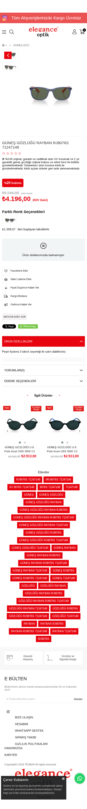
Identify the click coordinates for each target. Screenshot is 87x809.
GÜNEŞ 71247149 (63, 578)
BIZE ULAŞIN (24, 717)
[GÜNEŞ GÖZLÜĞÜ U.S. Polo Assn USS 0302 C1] (22, 424)
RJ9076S (43, 638)
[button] (19, 442)
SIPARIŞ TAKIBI (25, 737)
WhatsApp (29, 326)
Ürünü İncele (27, 436)
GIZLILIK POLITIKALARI (31, 744)
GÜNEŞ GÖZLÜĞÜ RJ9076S (43, 532)
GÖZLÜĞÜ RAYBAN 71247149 (28, 608)
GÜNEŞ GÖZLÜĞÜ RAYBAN (43, 502)
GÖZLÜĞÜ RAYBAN (53, 585)
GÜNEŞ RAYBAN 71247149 (30, 570)
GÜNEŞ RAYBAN (64, 547)
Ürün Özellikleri (18, 341)
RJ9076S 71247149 (28, 479)
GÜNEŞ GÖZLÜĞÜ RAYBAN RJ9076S (44, 509)
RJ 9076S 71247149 (22, 487)
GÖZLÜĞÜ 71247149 (65, 616)
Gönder (78, 699)
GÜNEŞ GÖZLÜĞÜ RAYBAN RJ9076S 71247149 (43, 517)
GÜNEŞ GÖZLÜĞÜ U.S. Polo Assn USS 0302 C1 (19, 449)
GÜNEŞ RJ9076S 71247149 (29, 578)
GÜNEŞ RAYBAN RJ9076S (43, 555)
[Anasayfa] (6, 45)
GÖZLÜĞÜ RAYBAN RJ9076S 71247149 (44, 600)
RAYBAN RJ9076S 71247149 (29, 631)
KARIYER (10, 755)
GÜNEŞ (29, 494)
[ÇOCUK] (10, 45)
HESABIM (21, 724)
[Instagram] (8, 711)
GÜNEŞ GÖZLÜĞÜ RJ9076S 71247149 (43, 540)
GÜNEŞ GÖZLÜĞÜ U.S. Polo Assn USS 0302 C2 (62, 449)
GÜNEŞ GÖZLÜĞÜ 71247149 (30, 547)
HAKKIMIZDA (13, 748)
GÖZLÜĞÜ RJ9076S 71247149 (28, 616)
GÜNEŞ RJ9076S (63, 570)
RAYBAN (29, 623)
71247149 (71, 487)
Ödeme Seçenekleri (20, 381)
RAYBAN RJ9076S (52, 623)
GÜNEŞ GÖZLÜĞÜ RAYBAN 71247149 (43, 525)
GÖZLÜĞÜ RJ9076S (65, 608)
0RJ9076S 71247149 (58, 479)
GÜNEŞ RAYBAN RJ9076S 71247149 (43, 563)
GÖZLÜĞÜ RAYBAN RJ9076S (43, 593)
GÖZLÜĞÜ (28, 585)
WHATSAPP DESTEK (29, 730)
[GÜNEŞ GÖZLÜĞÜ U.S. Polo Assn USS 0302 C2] (65, 424)
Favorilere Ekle (17, 436)
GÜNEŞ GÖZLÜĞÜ (51, 494)
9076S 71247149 (50, 487)
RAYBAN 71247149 (64, 631)
